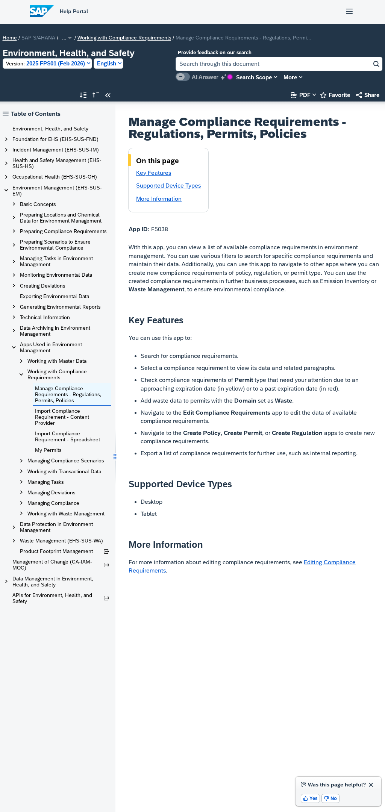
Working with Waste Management (66, 514)
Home (10, 38)
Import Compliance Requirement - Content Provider (62, 417)
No (330, 798)
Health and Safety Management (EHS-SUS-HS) (57, 163)
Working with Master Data (56, 361)
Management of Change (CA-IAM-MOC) (52, 565)
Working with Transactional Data (64, 471)
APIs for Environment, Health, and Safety (52, 598)
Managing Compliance (53, 503)
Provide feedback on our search (215, 52)
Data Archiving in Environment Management (55, 331)
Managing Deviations (51, 492)
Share (367, 95)
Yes (310, 798)
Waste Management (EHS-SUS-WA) (61, 541)
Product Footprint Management (56, 551)
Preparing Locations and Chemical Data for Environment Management (61, 218)
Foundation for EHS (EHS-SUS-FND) (55, 139)
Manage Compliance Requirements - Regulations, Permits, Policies (68, 394)
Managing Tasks (45, 482)
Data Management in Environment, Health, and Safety (52, 582)
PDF (301, 95)
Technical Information (45, 317)
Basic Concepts (38, 204)
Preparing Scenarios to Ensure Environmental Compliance (55, 245)
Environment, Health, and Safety (50, 129)
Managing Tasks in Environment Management (56, 261)
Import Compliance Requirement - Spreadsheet (67, 436)
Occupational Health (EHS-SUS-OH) (54, 177)
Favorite (335, 95)
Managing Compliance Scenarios (65, 461)
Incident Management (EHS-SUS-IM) (55, 150)
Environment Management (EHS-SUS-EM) (57, 191)
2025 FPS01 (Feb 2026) (45, 63)
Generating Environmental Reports (60, 307)
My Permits (48, 450)
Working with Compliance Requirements (124, 38)
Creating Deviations (42, 286)
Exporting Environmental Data (54, 296)
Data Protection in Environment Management (56, 527)
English (106, 63)
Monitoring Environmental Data (56, 275)
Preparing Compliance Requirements (63, 231)
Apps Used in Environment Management (51, 347)
